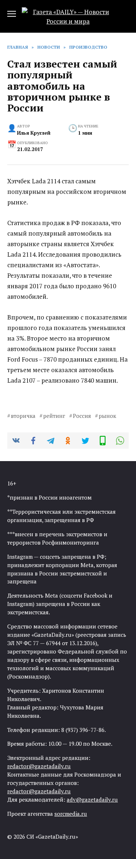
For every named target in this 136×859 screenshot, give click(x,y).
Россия (82, 415)
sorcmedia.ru (70, 813)
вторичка (23, 415)
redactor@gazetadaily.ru (39, 766)
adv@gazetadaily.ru (92, 799)
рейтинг (54, 415)
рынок (107, 415)
